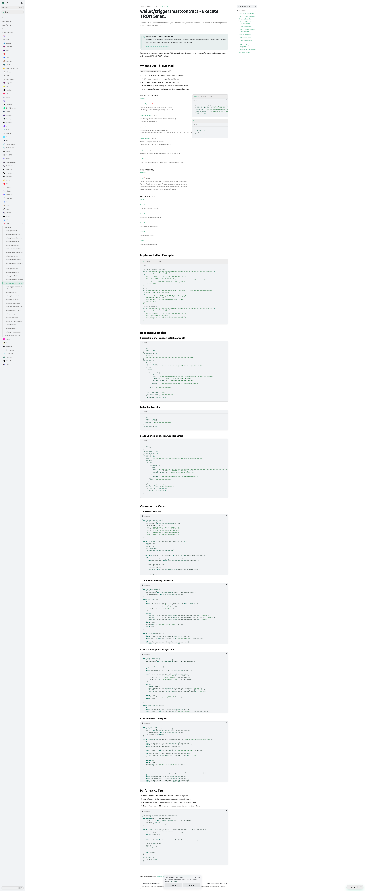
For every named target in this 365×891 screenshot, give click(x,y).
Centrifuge (9, 90)
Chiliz (7, 93)
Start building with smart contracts (157, 46)
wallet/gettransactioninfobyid (14, 264)
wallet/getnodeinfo (11, 328)
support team (161, 876)
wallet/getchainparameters (14, 332)
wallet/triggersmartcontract (14, 283)
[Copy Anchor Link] (175, 66)
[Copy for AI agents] (255, 6)
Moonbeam (9, 166)
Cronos (8, 97)
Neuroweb (9, 176)
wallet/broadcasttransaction (14, 252)
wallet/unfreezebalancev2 (14, 307)
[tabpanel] (210, 107)
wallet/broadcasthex (12, 256)
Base (7, 57)
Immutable (9, 122)
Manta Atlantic (10, 144)
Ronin (7, 202)
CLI (3, 28)
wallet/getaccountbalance (13, 234)
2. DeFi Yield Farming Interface (156, 580)
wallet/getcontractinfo (12, 296)
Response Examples (153, 332)
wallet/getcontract (11, 292)
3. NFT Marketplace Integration (157, 649)
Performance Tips (151, 790)
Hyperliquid (9, 119)
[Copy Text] (226, 100)
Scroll (7, 205)
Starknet (8, 212)
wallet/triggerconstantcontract (14, 287)
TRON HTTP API (9, 227)
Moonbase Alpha (11, 162)
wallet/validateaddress (12, 245)
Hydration (9, 115)
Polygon (8, 191)
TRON (7, 223)
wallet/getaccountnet (12, 241)
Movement (9, 173)
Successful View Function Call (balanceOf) (162, 338)
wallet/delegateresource (13, 310)
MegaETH (9, 155)
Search (13, 7)
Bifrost (8, 65)
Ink (6, 126)
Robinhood (9, 198)
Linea (7, 137)
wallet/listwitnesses (12, 317)
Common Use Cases (153, 506)
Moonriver (9, 169)
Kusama (8, 133)
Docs (8, 3)
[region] (210, 109)
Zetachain (9, 357)
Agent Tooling (6, 25)
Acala (7, 36)
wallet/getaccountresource (14, 238)
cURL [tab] (143, 261)
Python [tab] (210, 96)
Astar (7, 50)
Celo (7, 86)
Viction (8, 343)
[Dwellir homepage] (3, 3)
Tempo (8, 216)
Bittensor (8, 72)
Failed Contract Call (150, 407)
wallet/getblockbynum (12, 272)
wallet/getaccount (11, 231)
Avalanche (9, 54)
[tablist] (210, 97)
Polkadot (8, 187)
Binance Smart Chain (12, 68)
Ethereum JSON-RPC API (12, 335)
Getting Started (7, 21)
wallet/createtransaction (13, 249)
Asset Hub (9, 46)
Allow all (191, 885)
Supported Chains (7, 32)
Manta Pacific (10, 148)
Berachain (9, 61)
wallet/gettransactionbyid (13, 259)
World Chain (9, 346)
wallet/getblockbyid (11, 276)
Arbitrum (8, 43)
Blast (7, 75)
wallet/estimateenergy (12, 299)
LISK (7, 140)
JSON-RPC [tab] (196, 96)
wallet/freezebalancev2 (13, 303)
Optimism (9, 184)
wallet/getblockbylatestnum (14, 279)
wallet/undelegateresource (14, 314)
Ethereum (9, 104)
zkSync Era (9, 361)
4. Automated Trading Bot (154, 718)
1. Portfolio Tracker (150, 511)
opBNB (8, 180)
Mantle (8, 151)
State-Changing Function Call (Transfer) (161, 436)
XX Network (9, 353)
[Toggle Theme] (20, 888)
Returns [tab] (195, 121)
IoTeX (7, 129)
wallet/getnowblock (12, 269)
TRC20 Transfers (11, 325)
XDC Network (10, 350)
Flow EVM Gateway (11, 108)
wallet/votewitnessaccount (14, 321)
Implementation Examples (157, 255)
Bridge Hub (9, 83)
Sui (7, 220)
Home (4, 18)
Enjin (7, 101)
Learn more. (173, 881)
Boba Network (10, 79)
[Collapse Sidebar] (22, 3)
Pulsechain (9, 194)
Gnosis (8, 111)
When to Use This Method (157, 65)
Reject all (173, 885)
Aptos (7, 39)
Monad (8, 158)
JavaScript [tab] (203, 96)
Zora (7, 364)
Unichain (8, 339)
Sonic (7, 209)
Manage (197, 877)
